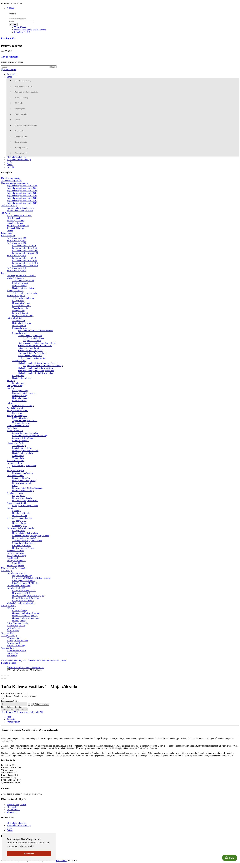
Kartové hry (12, 655)
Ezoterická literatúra (21, 478)
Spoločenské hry (21, 153)
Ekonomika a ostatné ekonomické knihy (29, 435)
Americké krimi (19, 360)
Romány (10, 388)
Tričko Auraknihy (21, 97)
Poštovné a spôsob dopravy (19, 159)
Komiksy (11, 380)
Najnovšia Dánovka (32, 340)
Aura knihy (12, 74)
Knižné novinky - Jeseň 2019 (25, 263)
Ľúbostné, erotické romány (24, 393)
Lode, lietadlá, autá (15, 223)
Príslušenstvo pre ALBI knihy (25, 583)
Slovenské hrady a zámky (23, 543)
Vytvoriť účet (20, 27)
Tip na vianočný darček (24, 86)
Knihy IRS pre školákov (23, 600)
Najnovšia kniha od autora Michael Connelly (43, 365)
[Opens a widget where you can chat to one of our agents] (229, 858)
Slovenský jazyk (19, 525)
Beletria (10, 403)
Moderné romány (19, 395)
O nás (9, 162)
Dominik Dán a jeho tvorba (30, 335)
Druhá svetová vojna (21, 303)
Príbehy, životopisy (15, 290)
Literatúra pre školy (15, 443)
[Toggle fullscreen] (5, 675)
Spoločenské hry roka (16, 650)
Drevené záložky (14, 643)
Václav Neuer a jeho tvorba (30, 355)
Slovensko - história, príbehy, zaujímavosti (30, 535)
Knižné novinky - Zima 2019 (25, 265)
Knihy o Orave (18, 530)
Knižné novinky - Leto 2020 (24, 248)
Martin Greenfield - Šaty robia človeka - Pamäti (22, 660)
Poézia (9, 468)
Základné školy (19, 445)
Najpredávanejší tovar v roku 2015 (22, 200)
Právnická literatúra (20, 440)
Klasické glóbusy (19, 610)
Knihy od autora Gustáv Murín (31, 358)
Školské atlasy (13, 630)
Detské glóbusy (19, 620)
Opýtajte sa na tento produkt (14, 709)
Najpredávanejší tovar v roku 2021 (22, 185)
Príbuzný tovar (13, 722)
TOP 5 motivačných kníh (23, 280)
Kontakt (10, 167)
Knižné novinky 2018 (16, 268)
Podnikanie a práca (15, 493)
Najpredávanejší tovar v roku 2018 (22, 193)
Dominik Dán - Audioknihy (19, 585)
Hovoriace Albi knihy (16, 573)
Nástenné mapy (13, 628)
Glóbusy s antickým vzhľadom (25, 613)
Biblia (15, 485)
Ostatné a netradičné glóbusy (25, 615)
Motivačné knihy (19, 285)
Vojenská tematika (20, 308)
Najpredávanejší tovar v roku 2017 (22, 195)
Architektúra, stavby (15, 408)
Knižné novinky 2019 (16, 255)
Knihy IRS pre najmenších (24, 590)
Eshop (9, 77)
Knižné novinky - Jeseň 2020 (25, 250)
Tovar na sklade (21, 142)
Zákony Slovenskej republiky (25, 433)
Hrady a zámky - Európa (23, 548)
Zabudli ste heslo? (22, 32)
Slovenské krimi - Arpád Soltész (32, 353)
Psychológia (12, 428)
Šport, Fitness (18, 563)
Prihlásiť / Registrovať (16, 804)
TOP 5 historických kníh (23, 298)
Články (10, 164)
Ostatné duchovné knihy (23, 490)
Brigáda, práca (18, 495)
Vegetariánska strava (21, 423)
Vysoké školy (18, 458)
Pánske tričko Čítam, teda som (20, 210)
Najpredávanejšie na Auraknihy (27, 92)
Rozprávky (17, 413)
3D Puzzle (19, 103)
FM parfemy (61, 860)
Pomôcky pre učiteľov (22, 448)
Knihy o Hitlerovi (20, 313)
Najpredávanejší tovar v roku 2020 (22, 188)
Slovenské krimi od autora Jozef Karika (35, 345)
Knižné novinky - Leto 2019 (24, 260)
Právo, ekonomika (15, 430)
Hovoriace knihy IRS (16, 588)
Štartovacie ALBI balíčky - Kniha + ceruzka (31, 578)
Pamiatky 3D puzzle (15, 220)
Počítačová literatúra (15, 460)
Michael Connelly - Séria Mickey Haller (35, 373)
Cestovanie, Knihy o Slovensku (20, 528)
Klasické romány (19, 400)
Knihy (17, 120)
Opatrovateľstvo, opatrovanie (25, 500)
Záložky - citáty (13, 638)
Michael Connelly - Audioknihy (21, 603)
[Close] (2, 675)
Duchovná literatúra (15, 475)
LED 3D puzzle (14, 218)
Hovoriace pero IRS (21, 593)
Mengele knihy (18, 310)
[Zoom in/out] (8, 675)
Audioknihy (19, 131)
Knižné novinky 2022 (16, 238)
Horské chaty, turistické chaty (25, 533)
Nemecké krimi (19, 325)
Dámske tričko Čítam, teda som (20, 208)
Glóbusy (10, 608)
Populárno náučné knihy (23, 405)
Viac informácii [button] (27, 846)
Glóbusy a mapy (21, 136)
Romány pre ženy (20, 390)
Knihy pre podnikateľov (22, 498)
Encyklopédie (13, 558)
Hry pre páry (12, 653)
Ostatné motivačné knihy (23, 288)
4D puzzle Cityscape (16, 228)
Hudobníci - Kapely (21, 513)
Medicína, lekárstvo (15, 550)
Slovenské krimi (19, 333)
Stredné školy (18, 455)
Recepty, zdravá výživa (17, 415)
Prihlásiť (13, 24)
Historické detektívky (21, 323)
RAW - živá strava (20, 418)
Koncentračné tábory (21, 305)
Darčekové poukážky (23, 81)
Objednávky (12, 807)
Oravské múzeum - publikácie (25, 538)
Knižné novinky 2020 (16, 243)
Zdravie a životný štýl (16, 503)
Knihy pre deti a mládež (17, 410)
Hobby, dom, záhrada (16, 560)
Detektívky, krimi (14, 318)
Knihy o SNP (18, 300)
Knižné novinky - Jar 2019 (24, 258)
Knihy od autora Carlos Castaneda (27, 488)
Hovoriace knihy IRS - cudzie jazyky (28, 595)
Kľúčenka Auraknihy (16, 645)
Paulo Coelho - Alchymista (54, 660)
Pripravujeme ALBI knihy (23, 580)
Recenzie (11, 719)
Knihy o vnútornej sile (22, 483)
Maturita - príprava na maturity (25, 450)
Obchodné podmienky (16, 157)
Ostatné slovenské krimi (28, 348)
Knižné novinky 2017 (16, 270)
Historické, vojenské (16, 295)
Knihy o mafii (18, 375)
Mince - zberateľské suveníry (26, 125)
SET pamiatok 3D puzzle (18, 225)
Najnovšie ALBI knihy (22, 575)
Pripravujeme (20, 109)
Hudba (10, 508)
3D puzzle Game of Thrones (19, 215)
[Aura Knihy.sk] (8, 69)
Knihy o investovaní (15, 553)
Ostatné (10, 230)
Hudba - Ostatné (19, 515)
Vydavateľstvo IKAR (33, 712)
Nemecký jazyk (19, 523)
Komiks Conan (19, 383)
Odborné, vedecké (15, 463)
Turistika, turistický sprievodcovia (27, 540)
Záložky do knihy (21, 147)
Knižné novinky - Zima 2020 (25, 253)
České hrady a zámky (21, 545)
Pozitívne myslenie (20, 283)
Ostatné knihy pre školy (22, 453)
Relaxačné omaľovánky (22, 473)
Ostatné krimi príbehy (21, 378)
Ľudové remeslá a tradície (18, 425)
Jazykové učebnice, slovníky (19, 518)
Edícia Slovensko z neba (17, 623)
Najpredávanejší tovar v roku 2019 (22, 190)
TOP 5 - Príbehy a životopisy (25, 293)
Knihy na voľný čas (15, 470)
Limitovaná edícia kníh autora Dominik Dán (37, 343)
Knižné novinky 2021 (16, 240)
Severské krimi (18, 320)
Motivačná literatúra (15, 278)
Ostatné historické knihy (22, 315)
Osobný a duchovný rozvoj (24, 480)
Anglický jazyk (19, 520)
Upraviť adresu (13, 809)
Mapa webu (12, 812)
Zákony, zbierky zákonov (23, 438)
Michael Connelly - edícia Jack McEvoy (35, 368)
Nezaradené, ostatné (15, 565)
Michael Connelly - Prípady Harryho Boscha (37, 363)
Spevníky (16, 510)
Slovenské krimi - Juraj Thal (30, 350)
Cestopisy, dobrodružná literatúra (21, 275)
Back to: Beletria (8, 663)
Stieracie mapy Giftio (16, 625)
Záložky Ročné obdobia (17, 640)
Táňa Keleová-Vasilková (12, 712)
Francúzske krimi (19, 328)
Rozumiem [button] (29, 853)
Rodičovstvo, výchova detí (24, 465)
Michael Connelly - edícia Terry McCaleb (36, 370)
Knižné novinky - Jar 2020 (24, 245)
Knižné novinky (21, 114)
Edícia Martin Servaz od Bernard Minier (35, 330)
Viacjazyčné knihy (15, 385)
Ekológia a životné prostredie (25, 505)
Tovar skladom (9, 56)
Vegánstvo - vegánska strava (24, 420)
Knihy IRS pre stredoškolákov (25, 598)
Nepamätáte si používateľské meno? (30, 29)
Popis (9, 717)
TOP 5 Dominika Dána (33, 338)
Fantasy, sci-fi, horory (16, 555)
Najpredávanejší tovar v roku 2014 (22, 203)
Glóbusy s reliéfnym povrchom (25, 618)
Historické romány (20, 398)
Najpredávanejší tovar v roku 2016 (22, 198)
